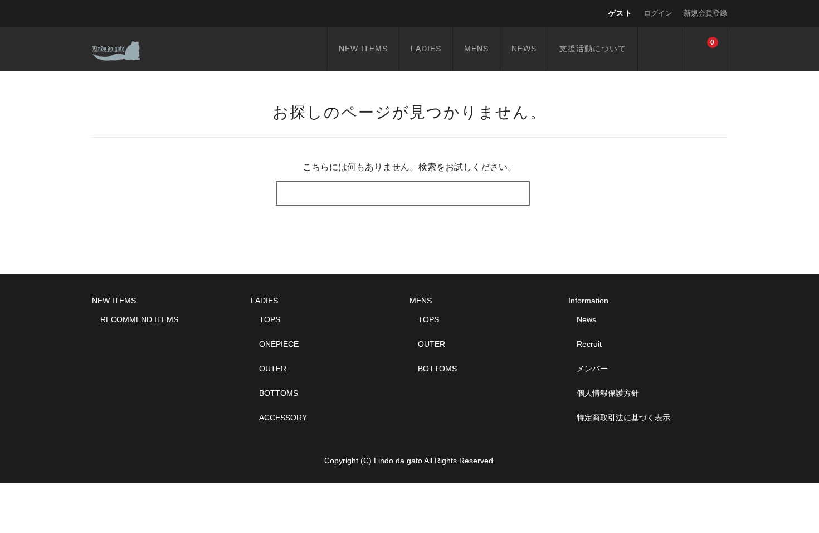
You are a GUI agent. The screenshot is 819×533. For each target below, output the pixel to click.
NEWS (524, 48)
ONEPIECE (279, 344)
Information (588, 300)
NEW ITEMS (363, 48)
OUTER (272, 368)
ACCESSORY (283, 417)
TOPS (269, 319)
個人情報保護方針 (608, 393)
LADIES (426, 48)
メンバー (592, 368)
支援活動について (592, 48)
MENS (476, 48)
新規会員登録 (705, 13)
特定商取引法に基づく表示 (623, 417)
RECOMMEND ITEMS (139, 319)
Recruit (589, 344)
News (586, 319)
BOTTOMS (278, 393)
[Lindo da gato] (127, 49)
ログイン (658, 13)
